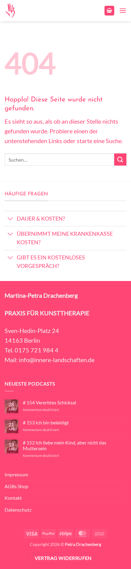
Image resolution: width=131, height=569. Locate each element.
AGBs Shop (16, 486)
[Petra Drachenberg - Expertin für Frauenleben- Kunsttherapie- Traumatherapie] (15, 10)
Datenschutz (18, 509)
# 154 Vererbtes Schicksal (49, 402)
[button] (109, 11)
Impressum (16, 474)
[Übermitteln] (120, 159)
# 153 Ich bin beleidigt (46, 422)
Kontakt (13, 498)
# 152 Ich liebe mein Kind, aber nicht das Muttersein (64, 445)
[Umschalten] (10, 219)
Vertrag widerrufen (63, 558)
